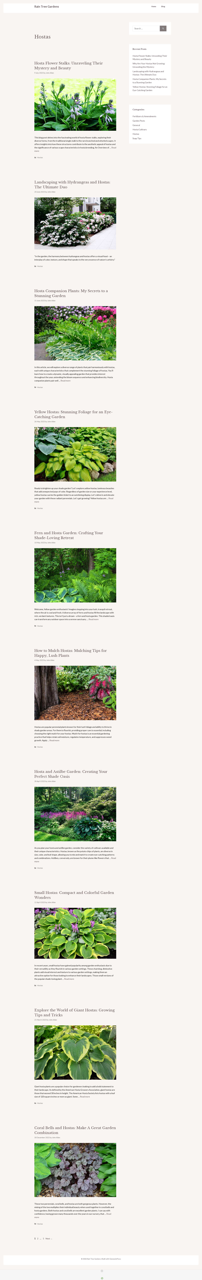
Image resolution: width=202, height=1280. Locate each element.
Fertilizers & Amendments (144, 116)
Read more (65, 380)
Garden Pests (139, 120)
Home (153, 6)
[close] (102, 1271)
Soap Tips (137, 138)
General (136, 125)
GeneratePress (115, 1259)
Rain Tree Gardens (46, 6)
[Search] (163, 28)
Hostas (40, 157)
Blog (163, 6)
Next (48, 1238)
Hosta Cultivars (140, 129)
